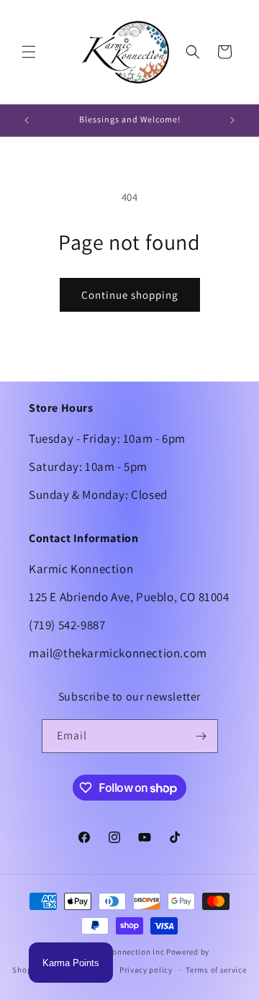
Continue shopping (129, 295)
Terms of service (216, 970)
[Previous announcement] (26, 120)
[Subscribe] (201, 736)
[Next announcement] (232, 120)
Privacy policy (146, 970)
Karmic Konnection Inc (122, 952)
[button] (29, 52)
